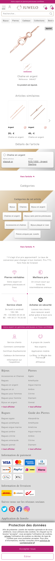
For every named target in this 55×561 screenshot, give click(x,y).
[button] (4, 7)
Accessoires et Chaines (12, 376)
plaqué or (8, 161)
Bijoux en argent (38, 207)
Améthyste (33, 423)
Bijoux (6, 20)
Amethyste (33, 380)
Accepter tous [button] (27, 549)
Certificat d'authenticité (14, 351)
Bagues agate (8, 418)
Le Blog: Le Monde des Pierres (40, 356)
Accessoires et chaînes (16, 225)
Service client (14, 305)
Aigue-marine (34, 385)
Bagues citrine (8, 436)
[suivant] (49, 120)
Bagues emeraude (10, 440)
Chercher (51, 13)
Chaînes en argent (12, 216)
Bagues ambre (8, 431)
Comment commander (14, 346)
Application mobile (41, 351)
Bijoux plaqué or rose (40, 225)
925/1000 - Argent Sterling (38, 163)
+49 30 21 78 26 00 (16, 317)
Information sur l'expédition (14, 361)
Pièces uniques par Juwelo (27, 234)
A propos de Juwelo (40, 342)
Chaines (23, 207)
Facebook (19, 509)
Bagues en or (7, 389)
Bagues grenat (8, 444)
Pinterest (12, 509)
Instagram (27, 509)
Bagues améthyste (10, 423)
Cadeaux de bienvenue (14, 355)
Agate (31, 376)
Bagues (5, 380)
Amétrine (32, 427)
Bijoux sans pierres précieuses (37, 216)
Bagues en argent (9, 385)
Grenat (31, 402)
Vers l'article (26, 176)
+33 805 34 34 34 (16, 315)
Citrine (31, 393)
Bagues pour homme (11, 398)
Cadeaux (26, 20)
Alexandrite (33, 418)
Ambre (31, 389)
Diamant (32, 398)
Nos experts (40, 346)
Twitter (4, 509)
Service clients (14, 342)
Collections (39, 20)
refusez (7, 536)
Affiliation (40, 362)
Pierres (15, 20)
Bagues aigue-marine (11, 427)
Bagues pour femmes (11, 393)
